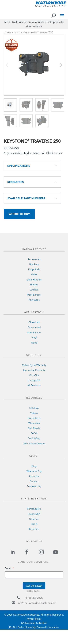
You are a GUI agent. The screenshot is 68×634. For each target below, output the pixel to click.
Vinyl (34, 337)
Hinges (34, 284)
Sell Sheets (34, 428)
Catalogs (34, 408)
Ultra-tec (34, 519)
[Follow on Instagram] (41, 551)
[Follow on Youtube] (55, 551)
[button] (61, 65)
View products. (34, 26)
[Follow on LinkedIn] (12, 551)
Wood (34, 342)
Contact (34, 481)
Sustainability (34, 486)
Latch (17, 32)
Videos (34, 413)
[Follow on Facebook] (26, 551)
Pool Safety (34, 438)
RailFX (34, 523)
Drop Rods (34, 269)
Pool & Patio (34, 294)
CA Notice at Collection (34, 623)
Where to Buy (19, 214)
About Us (34, 476)
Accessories (34, 259)
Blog (34, 466)
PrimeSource (34, 508)
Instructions (34, 418)
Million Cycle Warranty (34, 365)
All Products (34, 385)
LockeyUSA (34, 380)
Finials (34, 274)
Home (7, 32)
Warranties (34, 423)
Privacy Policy (34, 618)
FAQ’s (34, 433)
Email (8, 568)
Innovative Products (34, 370)
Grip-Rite (34, 375)
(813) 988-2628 (34, 598)
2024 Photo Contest (34, 443)
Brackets (34, 264)
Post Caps (34, 299)
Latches (34, 289)
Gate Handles (34, 279)
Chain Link (34, 322)
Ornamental (34, 327)
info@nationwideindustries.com (37, 603)
